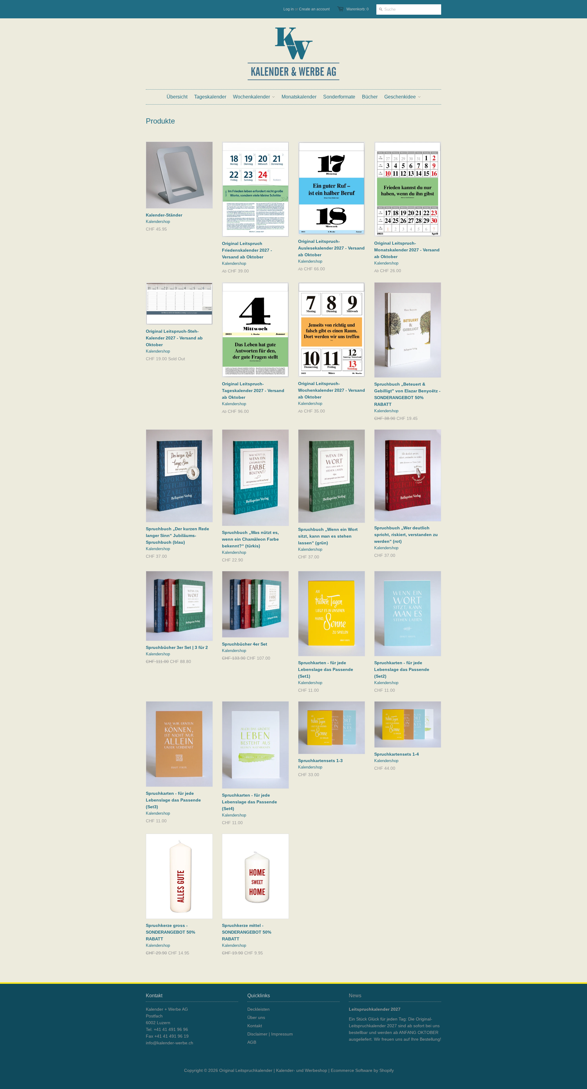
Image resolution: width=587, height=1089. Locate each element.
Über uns (256, 1017)
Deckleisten (258, 1009)
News (355, 995)
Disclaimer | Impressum (270, 1034)
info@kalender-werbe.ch (169, 1042)
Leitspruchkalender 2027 (375, 1009)
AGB (251, 1042)
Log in (288, 9)
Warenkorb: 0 (357, 9)
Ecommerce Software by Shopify (362, 1070)
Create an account (314, 9)
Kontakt (254, 1025)
